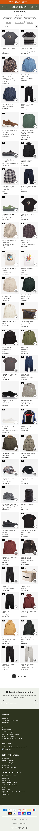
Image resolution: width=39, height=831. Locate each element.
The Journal (5, 778)
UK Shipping (5, 758)
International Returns (9, 767)
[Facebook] (12, 828)
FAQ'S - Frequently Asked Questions (13, 792)
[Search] (6, 7)
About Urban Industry (9, 776)
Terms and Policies (19, 823)
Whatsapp (8, 749)
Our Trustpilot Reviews (9, 785)
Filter (6, 26)
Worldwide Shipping (8, 763)
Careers (4, 787)
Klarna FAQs (5, 794)
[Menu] (2, 7)
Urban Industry (22, 819)
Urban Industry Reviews (9, 782)
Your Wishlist (6, 780)
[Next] (29, 676)
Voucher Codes (6, 789)
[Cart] (36, 7)
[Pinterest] (26, 828)
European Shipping (8, 760)
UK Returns (5, 765)
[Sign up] (34, 703)
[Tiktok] (23, 828)
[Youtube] (19, 828)
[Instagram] (16, 828)
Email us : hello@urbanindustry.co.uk (14, 747)
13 (25, 676)
